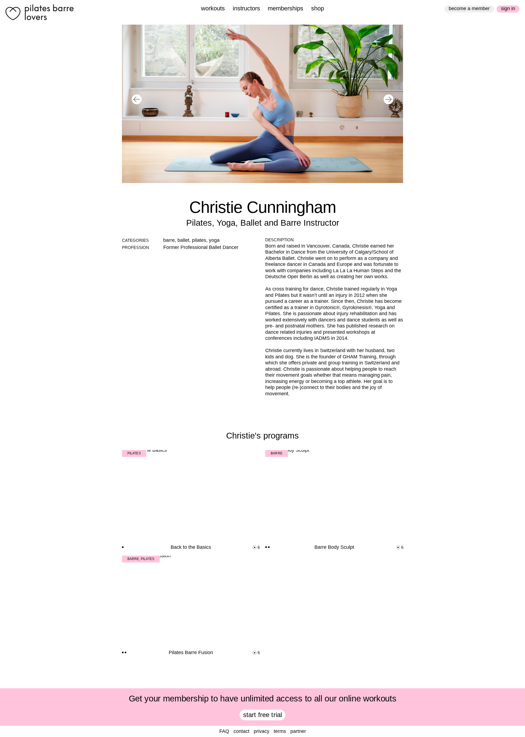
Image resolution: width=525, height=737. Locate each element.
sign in (508, 8)
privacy (261, 731)
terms (280, 731)
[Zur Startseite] (39, 12)
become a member (469, 8)
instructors (246, 8)
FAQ (224, 731)
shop (317, 8)
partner (298, 731)
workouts (213, 8)
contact (241, 731)
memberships (285, 8)
